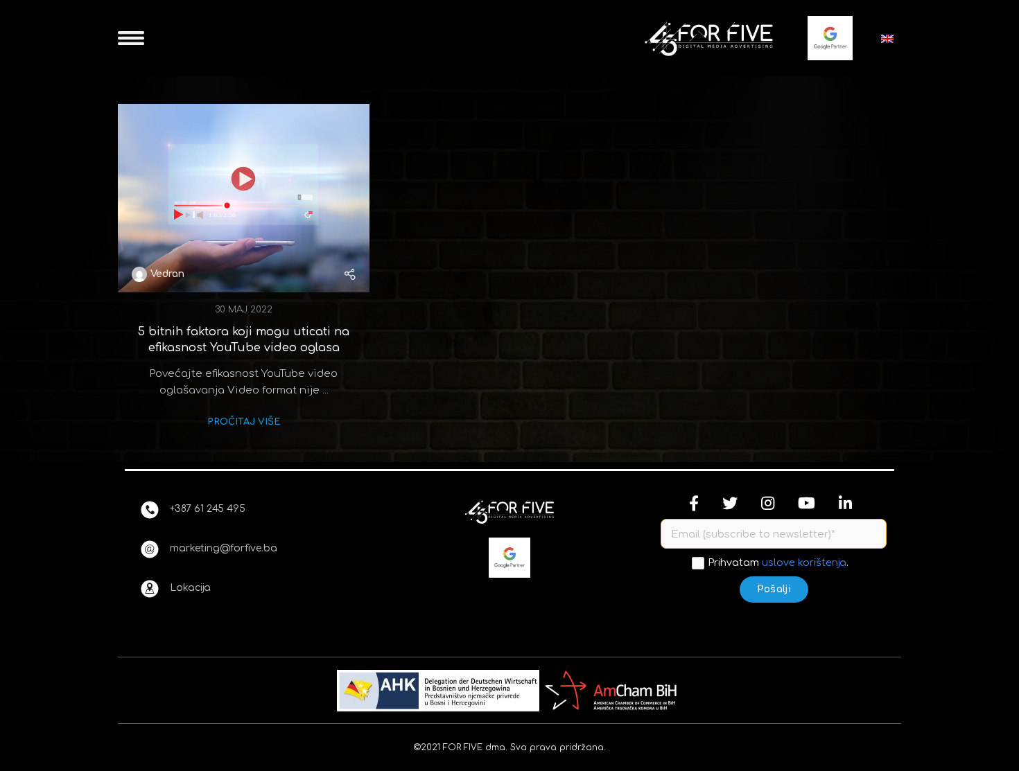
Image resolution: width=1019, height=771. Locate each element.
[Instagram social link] (767, 503)
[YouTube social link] (806, 503)
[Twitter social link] (730, 503)
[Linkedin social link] (845, 503)
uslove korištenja (804, 562)
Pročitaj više (243, 422)
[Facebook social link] (694, 503)
